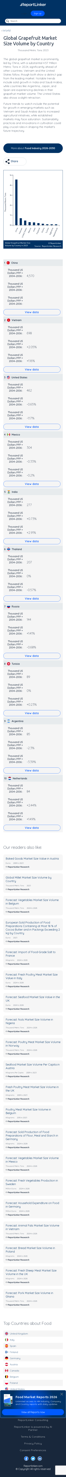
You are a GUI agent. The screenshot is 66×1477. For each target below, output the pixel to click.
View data (32, 312)
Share (14, 161)
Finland (14, 1352)
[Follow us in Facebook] (26, 1459)
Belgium (14, 1376)
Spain (13, 1345)
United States (17, 1389)
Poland (14, 1382)
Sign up (37, 13)
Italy (12, 1339)
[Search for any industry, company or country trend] (8, 21)
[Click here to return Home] (33, 4)
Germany (15, 1358)
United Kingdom (19, 1333)
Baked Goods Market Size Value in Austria (32, 858)
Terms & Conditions (33, 1436)
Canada (14, 1370)
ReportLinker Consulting (33, 1420)
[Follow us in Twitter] (33, 1459)
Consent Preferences (33, 1450)
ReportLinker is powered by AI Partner (33, 1428)
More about (33, 148)
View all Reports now (33, 1412)
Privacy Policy (33, 1443)
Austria (14, 1364)
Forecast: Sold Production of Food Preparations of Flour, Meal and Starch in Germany (32, 1135)
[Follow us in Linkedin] (40, 1459)
